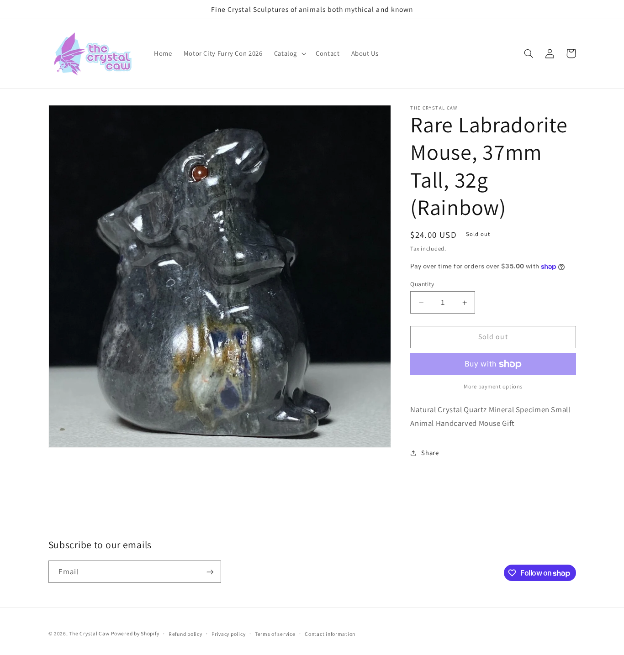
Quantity (422, 284)
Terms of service (275, 633)
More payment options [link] (493, 387)
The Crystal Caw (89, 633)
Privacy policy (228, 633)
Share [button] (430, 452)
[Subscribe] (209, 572)
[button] (289, 54)
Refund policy (185, 633)
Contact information (330, 633)
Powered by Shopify (135, 633)
